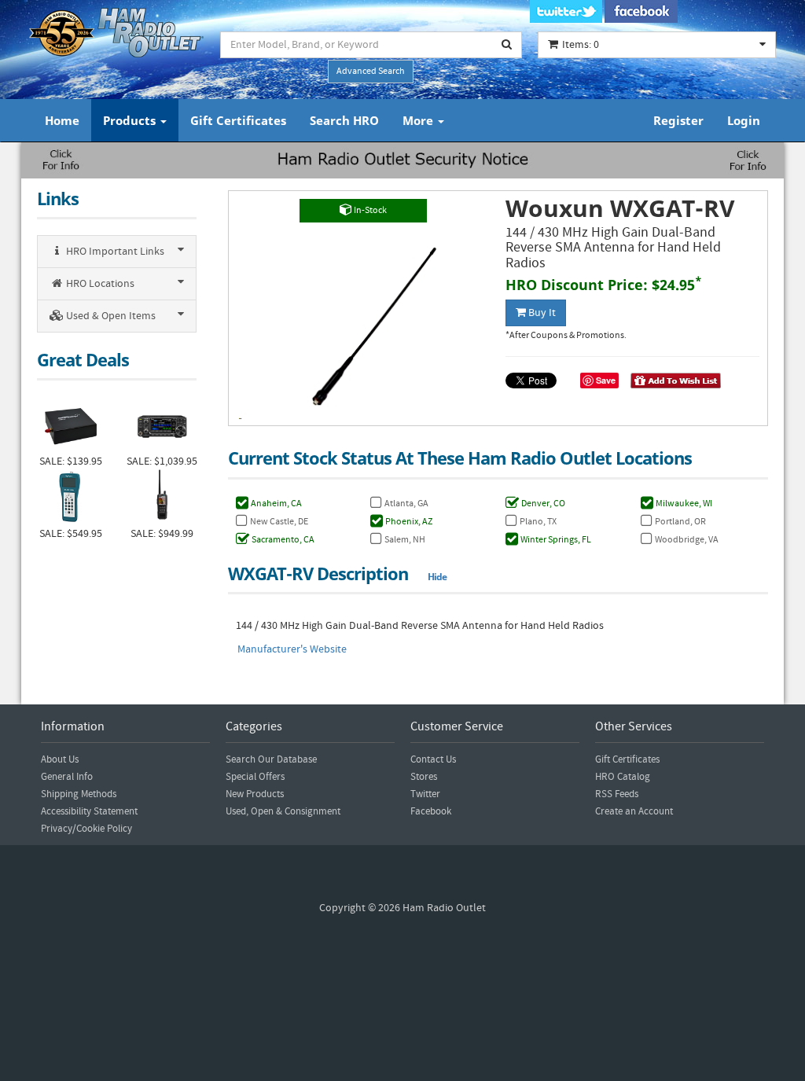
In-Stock (369, 210)
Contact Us (433, 759)
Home (62, 120)
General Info (67, 776)
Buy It (541, 313)
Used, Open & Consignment (283, 811)
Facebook (430, 811)
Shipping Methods (78, 794)
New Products (255, 794)
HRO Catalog (622, 776)
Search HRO (344, 120)
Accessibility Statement (89, 811)
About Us (60, 759)
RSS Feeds (616, 794)
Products (131, 120)
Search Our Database (271, 759)
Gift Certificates (238, 120)
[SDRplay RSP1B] (70, 424)
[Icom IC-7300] (162, 424)
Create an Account (634, 811)
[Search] (507, 44)
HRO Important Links (114, 252)
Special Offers (255, 776)
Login (743, 120)
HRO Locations (99, 284)
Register (678, 120)
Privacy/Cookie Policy (86, 828)
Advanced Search (370, 71)
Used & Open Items (110, 316)
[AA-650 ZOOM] (70, 497)
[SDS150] (162, 497)
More (419, 120)
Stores (423, 776)
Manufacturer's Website (292, 649)
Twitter (425, 794)
